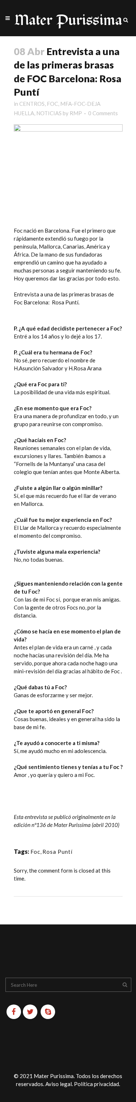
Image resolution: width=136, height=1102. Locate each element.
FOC (52, 103)
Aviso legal (58, 1084)
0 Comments (103, 113)
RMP (76, 113)
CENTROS (32, 103)
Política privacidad (96, 1084)
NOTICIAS (49, 113)
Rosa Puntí (57, 851)
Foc (35, 851)
